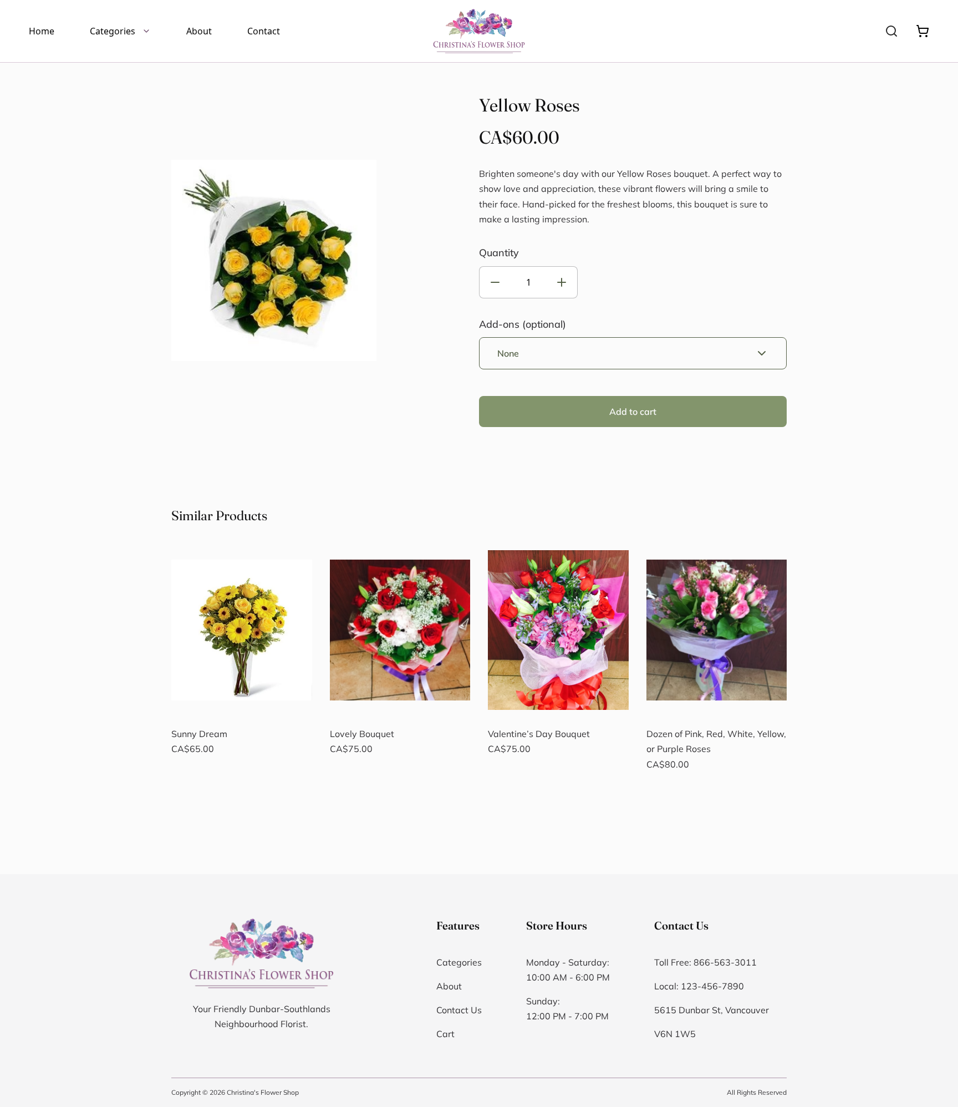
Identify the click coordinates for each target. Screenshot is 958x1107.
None (508, 353)
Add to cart (632, 411)
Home (41, 31)
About (199, 31)
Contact (263, 31)
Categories (112, 31)
